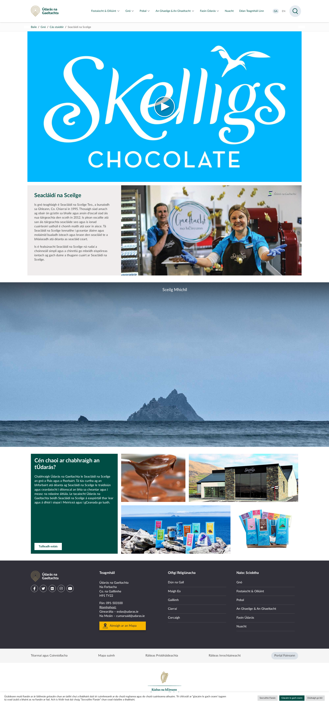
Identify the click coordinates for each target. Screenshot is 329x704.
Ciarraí (172, 608)
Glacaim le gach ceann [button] (291, 698)
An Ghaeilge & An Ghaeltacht (256, 608)
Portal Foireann (284, 655)
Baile (34, 27)
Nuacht (241, 626)
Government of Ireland (164, 682)
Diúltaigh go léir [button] (315, 698)
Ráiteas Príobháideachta (161, 655)
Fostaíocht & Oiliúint (250, 591)
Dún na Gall (176, 582)
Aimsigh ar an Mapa (123, 625)
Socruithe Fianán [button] (268, 698)
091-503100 (114, 603)
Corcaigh (174, 617)
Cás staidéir (57, 27)
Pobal (240, 600)
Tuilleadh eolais (48, 546)
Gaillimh (173, 600)
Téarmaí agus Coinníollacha (49, 655)
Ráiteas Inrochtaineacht (225, 655)
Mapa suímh (106, 655)
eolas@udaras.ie (127, 611)
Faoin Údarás (245, 617)
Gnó (43, 27)
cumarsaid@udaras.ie (130, 616)
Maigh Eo (174, 591)
